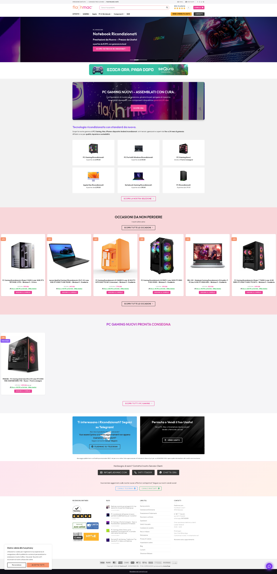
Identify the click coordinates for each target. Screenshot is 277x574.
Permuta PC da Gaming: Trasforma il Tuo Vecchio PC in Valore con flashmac (123, 540)
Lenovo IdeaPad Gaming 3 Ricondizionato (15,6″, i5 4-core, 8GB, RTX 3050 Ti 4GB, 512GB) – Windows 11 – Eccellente (69, 281)
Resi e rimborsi (144, 531)
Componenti (118, 14)
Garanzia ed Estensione (147, 510)
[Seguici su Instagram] (199, 2)
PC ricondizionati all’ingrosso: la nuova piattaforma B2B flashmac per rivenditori (124, 515)
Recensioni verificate (146, 517)
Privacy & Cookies (145, 539)
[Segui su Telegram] (203, 2)
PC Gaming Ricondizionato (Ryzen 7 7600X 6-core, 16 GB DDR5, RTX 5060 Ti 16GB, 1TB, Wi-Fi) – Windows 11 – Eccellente (254, 281)
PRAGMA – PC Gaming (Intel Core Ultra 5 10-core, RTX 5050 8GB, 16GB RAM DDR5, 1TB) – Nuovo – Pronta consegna (23, 380)
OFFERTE (75, 14)
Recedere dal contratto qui (138, 571)
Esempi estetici (145, 506)
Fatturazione (144, 535)
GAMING (86, 14)
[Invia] (167, 7)
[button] (188, 7)
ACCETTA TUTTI (38, 565)
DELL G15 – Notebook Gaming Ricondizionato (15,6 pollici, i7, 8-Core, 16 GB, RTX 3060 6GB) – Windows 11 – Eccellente (207, 281)
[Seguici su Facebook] (197, 2)
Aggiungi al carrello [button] (23, 292)
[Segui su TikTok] (201, 2)
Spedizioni (143, 521)
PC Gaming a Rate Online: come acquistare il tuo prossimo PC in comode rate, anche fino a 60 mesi (123, 531)
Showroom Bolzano (146, 553)
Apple (94, 14)
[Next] (269, 39)
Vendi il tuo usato (145, 524)
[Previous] (8, 39)
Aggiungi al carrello (23, 391)
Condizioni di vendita (146, 528)
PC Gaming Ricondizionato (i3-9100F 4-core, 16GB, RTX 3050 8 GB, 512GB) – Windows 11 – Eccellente (161, 281)
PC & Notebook (104, 14)
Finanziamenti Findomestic (148, 513)
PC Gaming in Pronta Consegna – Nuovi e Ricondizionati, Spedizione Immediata (124, 523)
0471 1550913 (184, 518)
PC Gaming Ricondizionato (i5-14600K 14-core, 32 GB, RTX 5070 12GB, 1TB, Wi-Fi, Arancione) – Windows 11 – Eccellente (115, 281)
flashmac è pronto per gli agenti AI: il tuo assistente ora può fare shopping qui (123, 507)
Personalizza (16, 565)
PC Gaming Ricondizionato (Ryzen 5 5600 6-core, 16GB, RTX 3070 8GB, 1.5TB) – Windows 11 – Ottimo (23, 281)
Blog (141, 546)
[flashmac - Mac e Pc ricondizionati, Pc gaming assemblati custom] (84, 7)
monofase (166, 566)
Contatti (142, 550)
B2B (128, 14)
